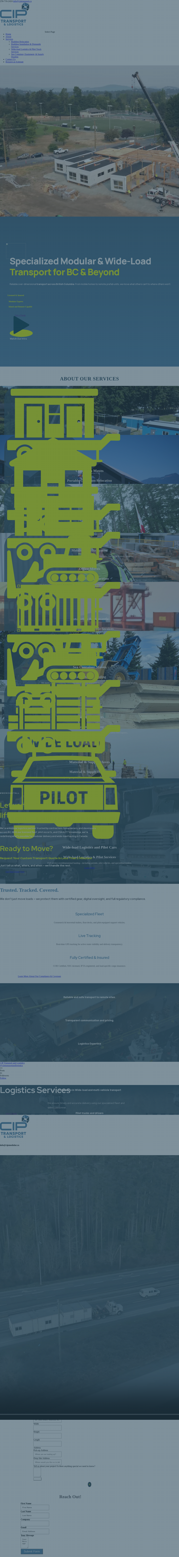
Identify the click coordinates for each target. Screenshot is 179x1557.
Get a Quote (20, 315)
